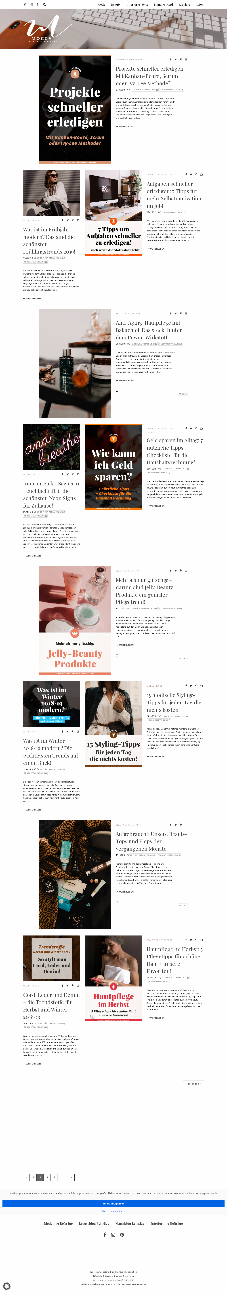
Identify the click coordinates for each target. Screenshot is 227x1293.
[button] (7, 1286)
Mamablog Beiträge (130, 1223)
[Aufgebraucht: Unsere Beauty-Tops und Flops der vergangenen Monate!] (75, 874)
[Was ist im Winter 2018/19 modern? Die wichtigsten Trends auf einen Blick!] (51, 704)
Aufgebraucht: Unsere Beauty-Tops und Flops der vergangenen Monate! (151, 841)
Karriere (121, 59)
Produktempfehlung (170, 90)
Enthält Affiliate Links (144, 90)
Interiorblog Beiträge (167, 1223)
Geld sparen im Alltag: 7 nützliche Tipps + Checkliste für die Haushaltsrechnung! (175, 451)
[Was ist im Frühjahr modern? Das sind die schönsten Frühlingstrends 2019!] (51, 192)
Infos (199, 4)
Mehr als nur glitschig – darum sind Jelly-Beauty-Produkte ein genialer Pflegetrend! (145, 590)
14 (63, 1177)
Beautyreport (133, 313)
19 (35, 1023)
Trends (35, 220)
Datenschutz (108, 1271)
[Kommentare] (128, 855)
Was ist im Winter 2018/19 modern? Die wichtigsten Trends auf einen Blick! (50, 751)
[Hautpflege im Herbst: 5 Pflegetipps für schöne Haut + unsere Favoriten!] (113, 978)
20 (35, 511)
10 (128, 89)
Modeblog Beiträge (58, 1223)
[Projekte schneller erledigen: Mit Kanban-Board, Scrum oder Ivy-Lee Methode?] (75, 109)
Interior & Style (137, 4)
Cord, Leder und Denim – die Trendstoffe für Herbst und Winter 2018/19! (51, 1005)
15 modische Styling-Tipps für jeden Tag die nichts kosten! (174, 702)
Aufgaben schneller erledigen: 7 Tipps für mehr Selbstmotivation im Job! (174, 194)
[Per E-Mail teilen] (186, 59)
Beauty (120, 313)
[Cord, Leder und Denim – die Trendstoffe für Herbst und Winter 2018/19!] (51, 958)
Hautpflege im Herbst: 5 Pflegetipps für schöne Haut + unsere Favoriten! (175, 960)
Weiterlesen (126, 126)
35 (35, 257)
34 (159, 468)
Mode (26, 220)
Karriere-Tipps (135, 59)
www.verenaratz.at (136, 1284)
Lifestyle (152, 432)
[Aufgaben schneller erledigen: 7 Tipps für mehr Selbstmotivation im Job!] (113, 212)
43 (35, 769)
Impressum (95, 1271)
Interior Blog (31, 474)
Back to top (193, 1084)
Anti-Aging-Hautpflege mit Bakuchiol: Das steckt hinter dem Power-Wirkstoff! (149, 330)
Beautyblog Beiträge (94, 1223)
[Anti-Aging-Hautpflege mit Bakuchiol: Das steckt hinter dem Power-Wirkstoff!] (75, 363)
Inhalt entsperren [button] (113, 1203)
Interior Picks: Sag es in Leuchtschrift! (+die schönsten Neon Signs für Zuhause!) (51, 494)
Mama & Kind (163, 4)
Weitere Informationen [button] (113, 1211)
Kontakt (119, 1271)
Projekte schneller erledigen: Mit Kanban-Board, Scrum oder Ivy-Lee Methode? (150, 76)
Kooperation (131, 1271)
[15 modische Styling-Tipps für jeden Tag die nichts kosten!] (113, 724)
